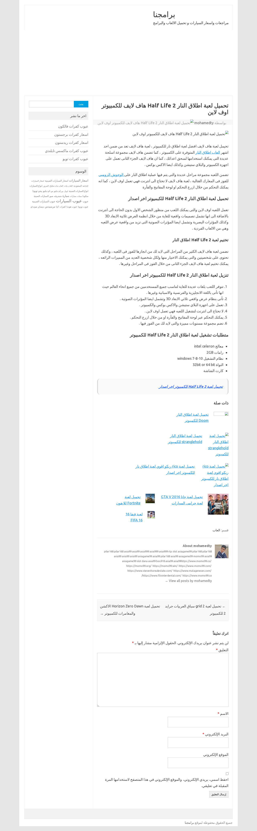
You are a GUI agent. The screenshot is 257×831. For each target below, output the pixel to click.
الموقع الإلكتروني (215, 754)
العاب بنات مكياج (56, 186)
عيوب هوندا (71, 206)
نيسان (41, 206)
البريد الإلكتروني (215, 734)
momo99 (198, 556)
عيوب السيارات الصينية (43, 201)
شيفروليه (58, 196)
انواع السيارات (36, 186)
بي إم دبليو (58, 191)
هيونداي (34, 206)
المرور (46, 186)
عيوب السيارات (69, 200)
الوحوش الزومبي (111, 175)
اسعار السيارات (78, 180)
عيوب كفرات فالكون (73, 126)
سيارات (73, 196)
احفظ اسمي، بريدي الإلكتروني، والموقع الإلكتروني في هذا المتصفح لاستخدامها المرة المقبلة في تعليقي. (166, 782)
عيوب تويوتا (83, 206)
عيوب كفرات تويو (75, 159)
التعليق (222, 650)
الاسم (222, 713)
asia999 (144, 551)
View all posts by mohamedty (188, 581)
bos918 (160, 561)
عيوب (85, 201)
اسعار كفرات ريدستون (71, 142)
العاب (216, 530)
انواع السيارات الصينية (78, 191)
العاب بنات (68, 186)
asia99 (128, 551)
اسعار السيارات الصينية (56, 180)
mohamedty (204, 123)
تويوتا (35, 191)
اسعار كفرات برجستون (71, 134)
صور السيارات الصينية (43, 196)
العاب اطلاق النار (208, 152)
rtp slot (172, 551)
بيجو (40, 191)
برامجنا (164, 14)
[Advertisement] (128, 63)
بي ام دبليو (48, 191)
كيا (57, 206)
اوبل (66, 191)
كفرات (63, 206)
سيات (79, 196)
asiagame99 (185, 551)
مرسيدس (50, 206)
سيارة (65, 195)
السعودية (77, 186)
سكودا (85, 196)
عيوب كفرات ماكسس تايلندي (66, 151)
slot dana (142, 561)
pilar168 (108, 551)
